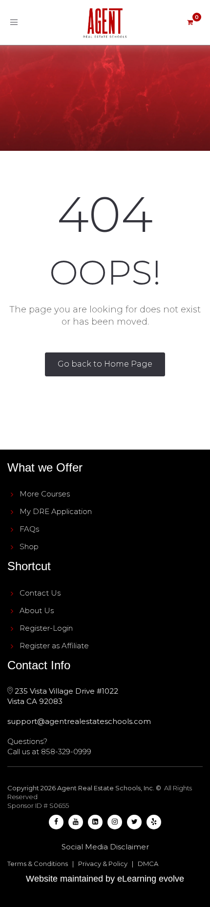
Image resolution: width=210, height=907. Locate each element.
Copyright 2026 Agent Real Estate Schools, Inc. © (85, 788)
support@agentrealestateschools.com (79, 721)
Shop (29, 546)
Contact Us (40, 593)
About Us (37, 610)
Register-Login (46, 628)
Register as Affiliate (54, 645)
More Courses (45, 493)
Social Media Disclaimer (105, 846)
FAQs (29, 529)
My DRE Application (56, 511)
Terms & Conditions (37, 863)
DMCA (148, 863)
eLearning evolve (150, 879)
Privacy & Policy (102, 863)
